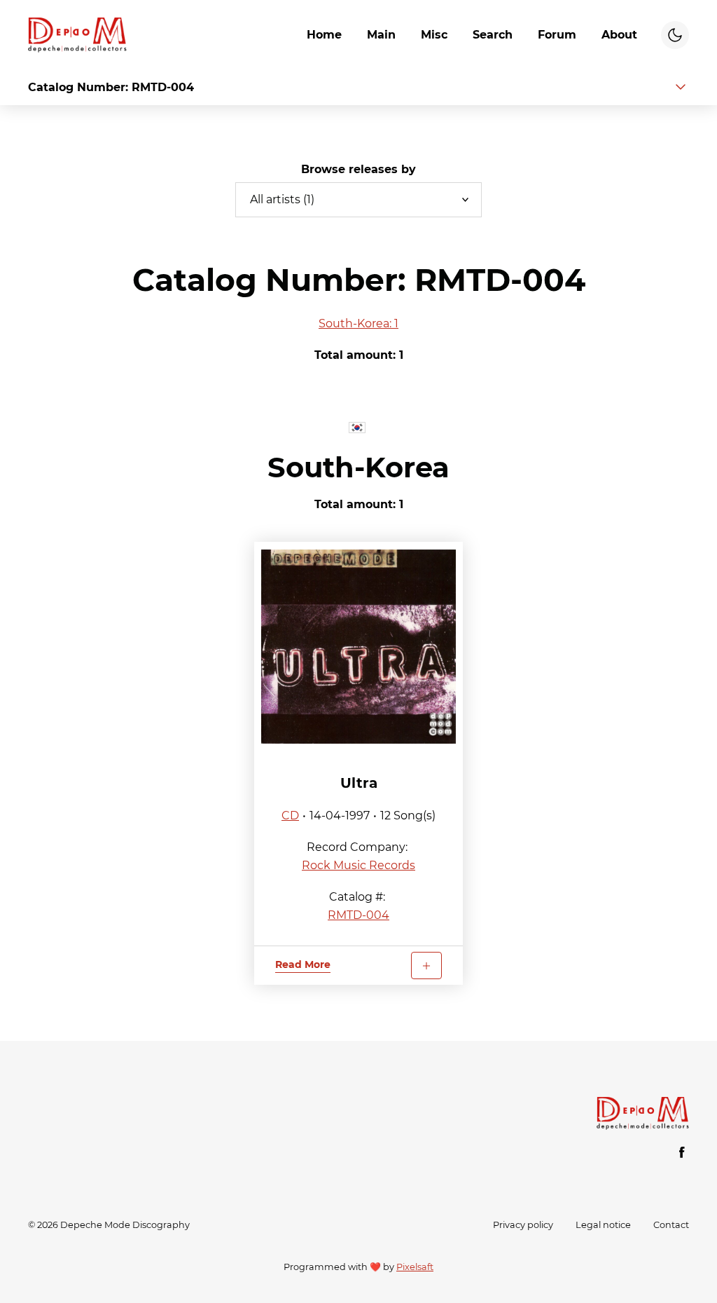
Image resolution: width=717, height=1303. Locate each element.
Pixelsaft (414, 1267)
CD (290, 815)
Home (324, 34)
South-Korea (358, 467)
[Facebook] (682, 1152)
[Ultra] (359, 647)
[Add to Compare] (426, 965)
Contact (671, 1225)
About (619, 34)
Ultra (358, 783)
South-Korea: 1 (358, 323)
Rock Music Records (358, 865)
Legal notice (603, 1225)
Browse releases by (358, 169)
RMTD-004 (358, 915)
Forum (557, 34)
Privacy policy (523, 1225)
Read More (302, 964)
